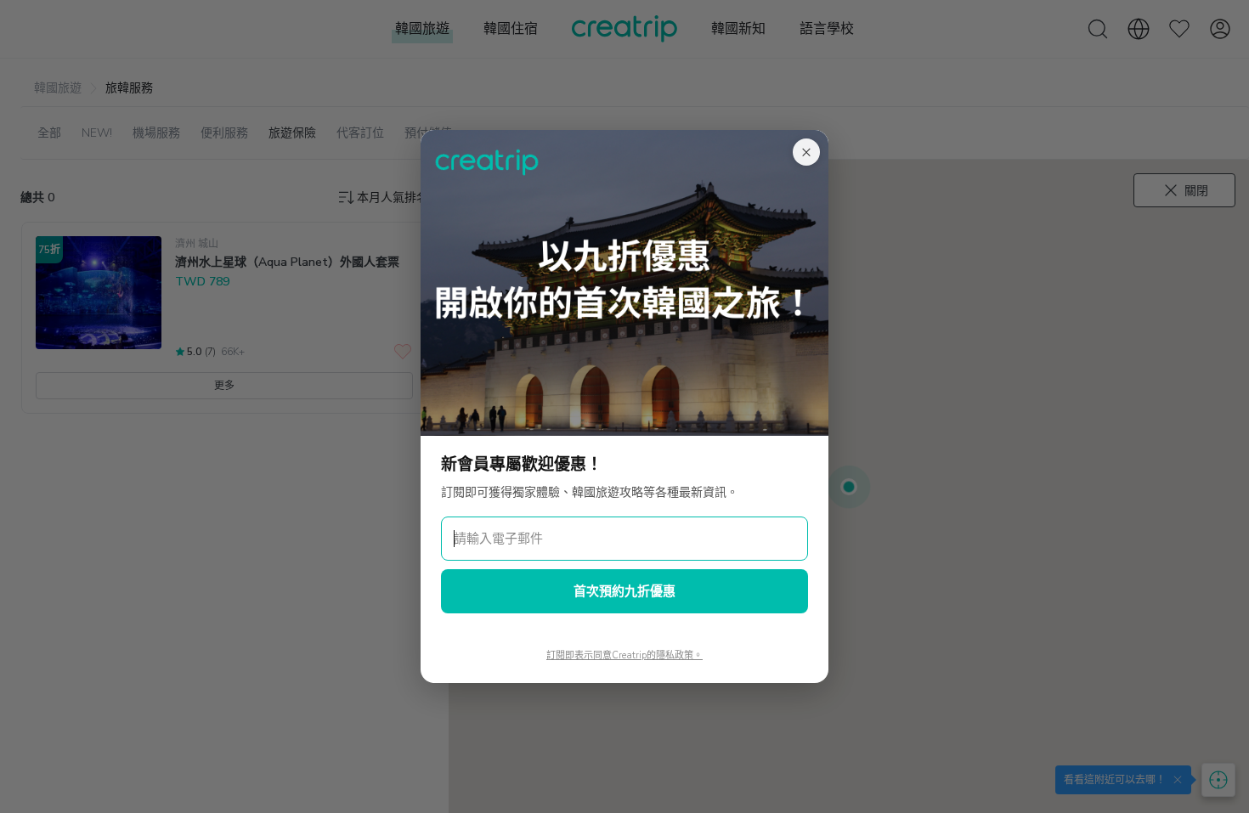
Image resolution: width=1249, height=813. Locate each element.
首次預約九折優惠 (624, 591)
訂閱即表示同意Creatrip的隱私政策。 (624, 655)
